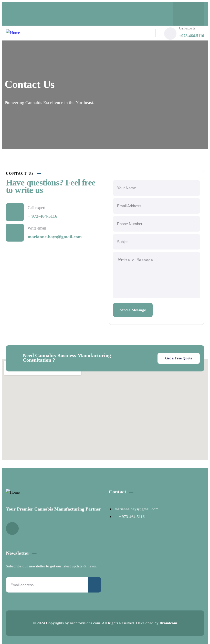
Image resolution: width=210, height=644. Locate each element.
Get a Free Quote (178, 358)
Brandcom (168, 623)
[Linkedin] (188, 12)
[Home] (13, 33)
